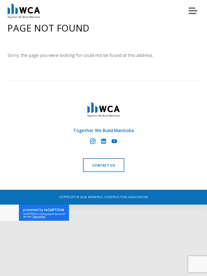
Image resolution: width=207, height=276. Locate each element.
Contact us (103, 165)
